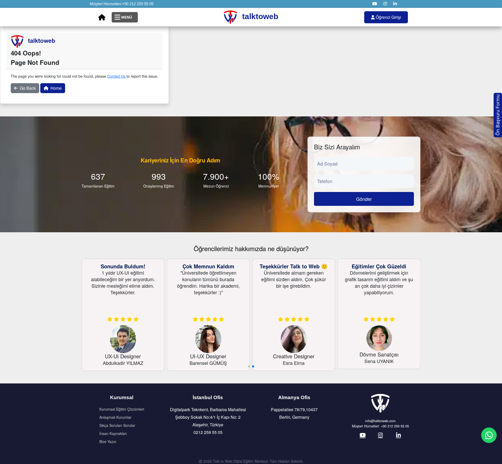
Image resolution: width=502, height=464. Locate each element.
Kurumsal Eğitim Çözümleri (121, 409)
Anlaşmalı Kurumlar (115, 417)
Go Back (28, 88)
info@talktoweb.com (380, 420)
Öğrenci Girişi (388, 17)
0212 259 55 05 (208, 432)
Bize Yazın (107, 441)
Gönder (364, 198)
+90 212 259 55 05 (137, 4)
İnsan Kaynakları (113, 433)
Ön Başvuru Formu (497, 114)
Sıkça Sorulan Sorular (117, 425)
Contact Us (116, 76)
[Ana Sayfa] (102, 17)
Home (56, 88)
